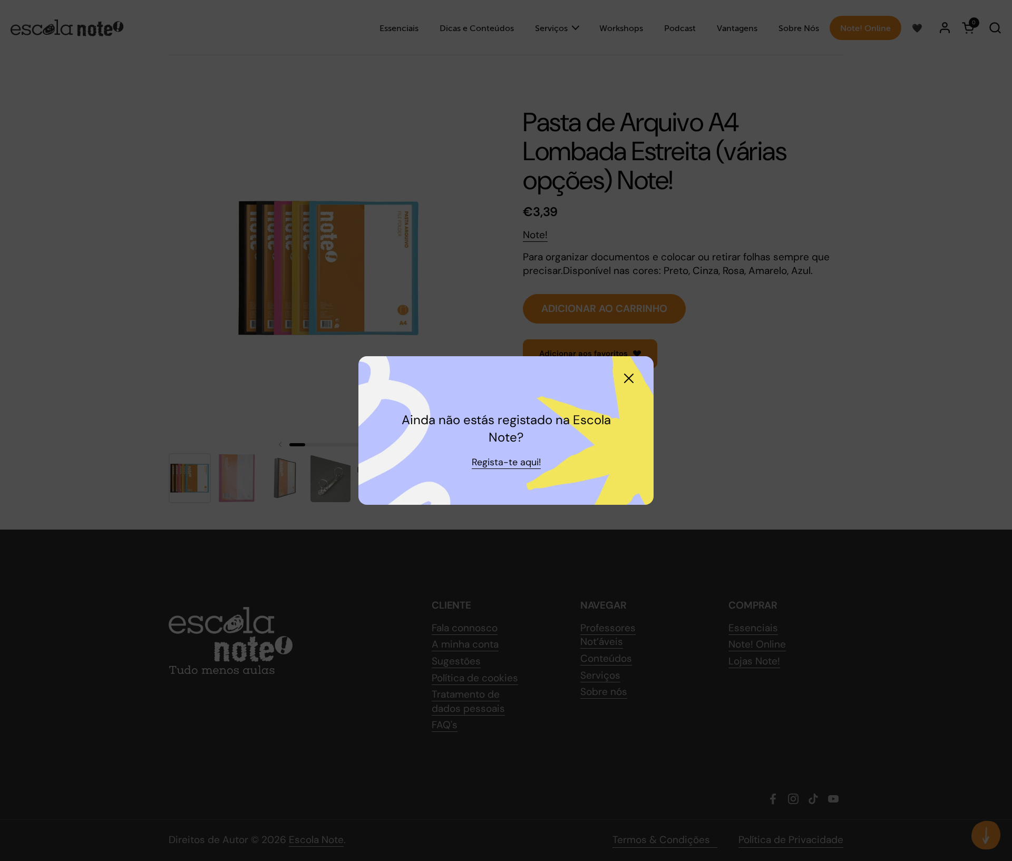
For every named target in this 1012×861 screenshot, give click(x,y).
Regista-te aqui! (506, 462)
